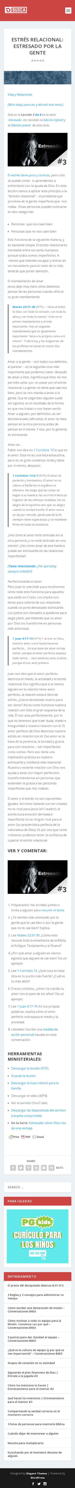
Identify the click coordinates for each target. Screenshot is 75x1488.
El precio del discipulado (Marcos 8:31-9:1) (35, 1285)
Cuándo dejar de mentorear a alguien (33, 1433)
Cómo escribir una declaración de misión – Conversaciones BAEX (36, 1309)
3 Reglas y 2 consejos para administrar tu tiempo (36, 1296)
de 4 (38, 115)
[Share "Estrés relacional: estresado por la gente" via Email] (44, 1168)
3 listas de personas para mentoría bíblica (36, 1424)
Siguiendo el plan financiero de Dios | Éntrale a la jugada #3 (33, 1374)
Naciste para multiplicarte (25, 1443)
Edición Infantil (53, 120)
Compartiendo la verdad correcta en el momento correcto (34, 1412)
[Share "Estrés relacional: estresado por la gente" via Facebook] (13, 1168)
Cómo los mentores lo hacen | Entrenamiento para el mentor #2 (31, 1387)
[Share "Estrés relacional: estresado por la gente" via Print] (51, 1168)
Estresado (15, 120)
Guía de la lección (23, 1076)
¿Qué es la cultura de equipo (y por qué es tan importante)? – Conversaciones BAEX (36, 1351)
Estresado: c (37, 1123)
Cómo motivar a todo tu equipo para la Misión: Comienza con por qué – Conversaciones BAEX (34, 1324)
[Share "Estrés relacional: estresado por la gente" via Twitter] (21, 1168)
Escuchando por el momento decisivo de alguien (35, 1454)
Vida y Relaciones (20, 94)
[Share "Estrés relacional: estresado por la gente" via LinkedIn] (36, 1168)
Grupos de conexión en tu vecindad (31, 1363)
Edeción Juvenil (21, 125)
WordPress (38, 1477)
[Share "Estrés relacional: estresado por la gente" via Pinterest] (28, 1168)
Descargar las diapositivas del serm (36, 1110)
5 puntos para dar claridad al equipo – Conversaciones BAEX (33, 1338)
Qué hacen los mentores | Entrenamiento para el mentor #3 (36, 1399)
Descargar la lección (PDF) (29, 1068)
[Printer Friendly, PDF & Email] (26, 1137)
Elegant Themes (36, 1473)
